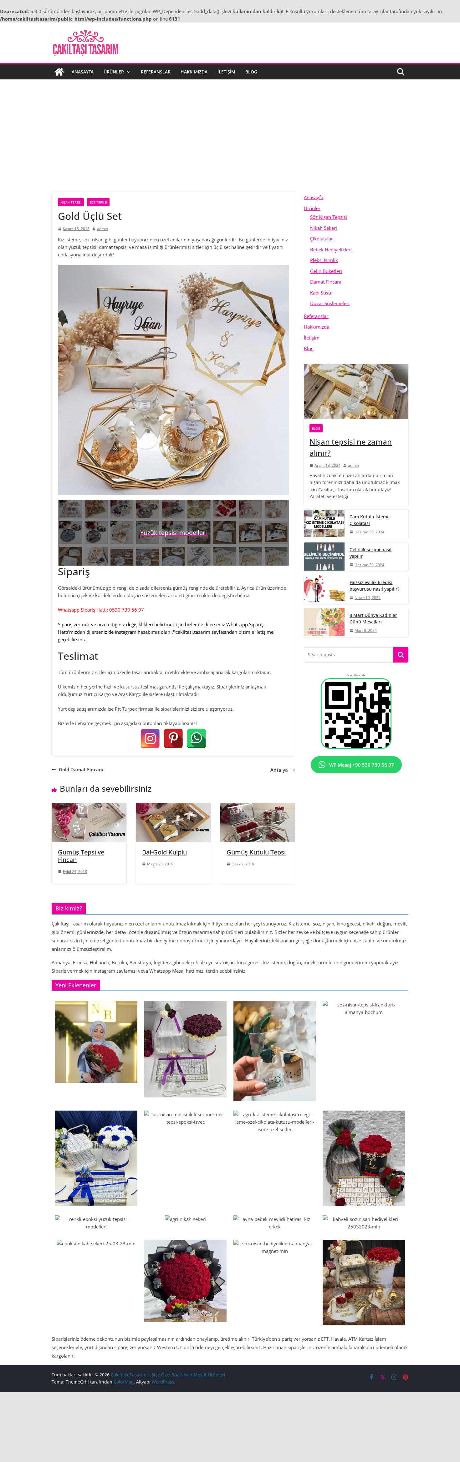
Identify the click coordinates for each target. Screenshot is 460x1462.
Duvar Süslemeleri (330, 303)
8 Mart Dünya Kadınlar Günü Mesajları (373, 618)
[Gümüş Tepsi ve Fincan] (89, 807)
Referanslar (156, 72)
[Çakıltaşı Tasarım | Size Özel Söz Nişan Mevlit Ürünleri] (59, 71)
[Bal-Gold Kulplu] (173, 807)
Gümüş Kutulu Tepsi (256, 852)
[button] (127, 72)
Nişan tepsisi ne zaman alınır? (350, 447)
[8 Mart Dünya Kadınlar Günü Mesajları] (324, 622)
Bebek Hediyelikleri (331, 249)
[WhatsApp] (197, 738)
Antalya (279, 770)
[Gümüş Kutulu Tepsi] (257, 807)
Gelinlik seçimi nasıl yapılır (370, 553)
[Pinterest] (173, 738)
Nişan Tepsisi (70, 202)
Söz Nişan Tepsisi (328, 217)
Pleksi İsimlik (324, 260)
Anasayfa (83, 72)
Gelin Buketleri (326, 271)
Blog (251, 72)
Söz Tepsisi (98, 202)
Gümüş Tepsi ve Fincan (81, 856)
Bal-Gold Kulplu (164, 852)
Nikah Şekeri (323, 228)
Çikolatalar (321, 238)
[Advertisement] (230, 126)
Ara (401, 655)
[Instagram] (150, 738)
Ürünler (114, 72)
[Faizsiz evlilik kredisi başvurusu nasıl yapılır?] (324, 589)
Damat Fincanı (325, 282)
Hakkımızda (194, 72)
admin (102, 228)
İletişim (226, 72)
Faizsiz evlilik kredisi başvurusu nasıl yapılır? (374, 585)
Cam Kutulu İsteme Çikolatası (370, 520)
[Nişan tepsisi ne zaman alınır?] (356, 391)
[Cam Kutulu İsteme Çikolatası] (324, 524)
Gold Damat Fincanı (81, 769)
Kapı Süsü (320, 293)
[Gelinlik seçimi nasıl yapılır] (324, 557)
